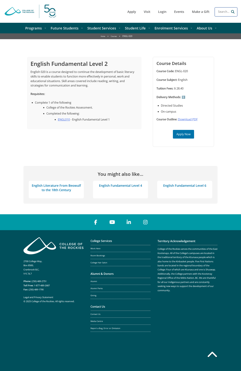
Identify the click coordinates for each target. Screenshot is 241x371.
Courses (114, 36)
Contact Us (98, 307)
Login (162, 12)
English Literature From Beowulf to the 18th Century (56, 187)
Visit (147, 12)
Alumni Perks (97, 288)
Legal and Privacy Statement (38, 297)
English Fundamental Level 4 (120, 185)
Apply (131, 12)
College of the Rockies (31, 11)
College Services (101, 241)
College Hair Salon (99, 262)
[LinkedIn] (128, 222)
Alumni (94, 281)
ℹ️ (183, 97)
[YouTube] (112, 222)
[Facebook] (95, 222)
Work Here (95, 248)
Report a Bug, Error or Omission (105, 328)
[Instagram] (145, 222)
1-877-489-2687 (42, 285)
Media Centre (97, 321)
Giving (93, 295)
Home (103, 36)
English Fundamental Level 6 (184, 185)
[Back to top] (212, 355)
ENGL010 (64, 119)
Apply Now (183, 134)
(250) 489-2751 (39, 281)
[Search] (232, 11)
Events (179, 12)
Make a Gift (200, 12)
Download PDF (188, 119)
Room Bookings (98, 255)
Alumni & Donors (102, 274)
